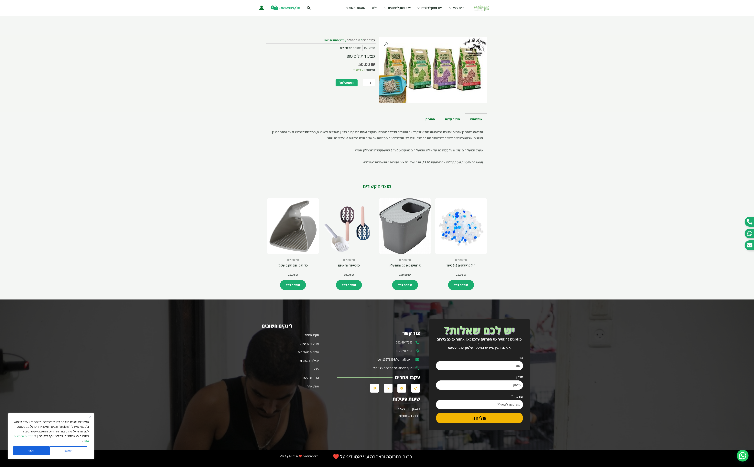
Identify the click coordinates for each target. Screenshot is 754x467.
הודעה (518, 396)
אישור (31, 450)
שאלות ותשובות (355, 8)
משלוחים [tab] (476, 119)
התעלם (68, 450)
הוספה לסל (346, 83)
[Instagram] (374, 388)
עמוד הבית (368, 40)
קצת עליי (459, 8)
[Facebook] (401, 388)
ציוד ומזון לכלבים (432, 8)
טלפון (519, 377)
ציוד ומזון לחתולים (399, 8)
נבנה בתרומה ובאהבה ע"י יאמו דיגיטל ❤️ (372, 456)
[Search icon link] (309, 7)
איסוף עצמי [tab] (452, 119)
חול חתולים (353, 40)
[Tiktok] (415, 388)
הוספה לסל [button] (461, 285)
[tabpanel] (377, 150)
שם (521, 357)
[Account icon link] (261, 7)
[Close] (90, 416)
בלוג (374, 8)
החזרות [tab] (430, 119)
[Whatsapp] (388, 388)
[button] (385, 44)
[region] (51, 436)
